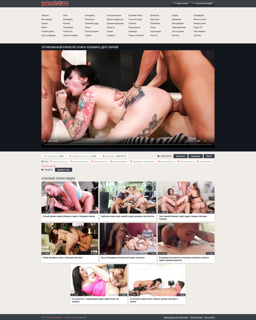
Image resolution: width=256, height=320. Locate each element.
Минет (44, 27)
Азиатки (45, 15)
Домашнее (176, 19)
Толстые (154, 35)
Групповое (154, 19)
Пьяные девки (47, 31)
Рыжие (110, 31)
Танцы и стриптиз (136, 35)
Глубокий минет (120, 161)
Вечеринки (68, 19)
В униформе (199, 15)
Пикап (153, 27)
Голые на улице (135, 19)
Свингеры (133, 31)
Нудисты (111, 27)
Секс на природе (48, 35)
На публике (68, 27)
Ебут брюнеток (100, 161)
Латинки (132, 23)
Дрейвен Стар (63, 169)
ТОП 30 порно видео (204, 3)
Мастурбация (178, 23)
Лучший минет (205, 161)
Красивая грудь (92, 23)
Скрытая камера (70, 35)
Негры (88, 27)
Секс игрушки (178, 31)
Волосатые (90, 19)
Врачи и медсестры (115, 19)
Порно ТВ (198, 27)
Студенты (111, 35)
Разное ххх (68, 31)
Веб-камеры (46, 19)
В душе (175, 15)
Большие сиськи (114, 15)
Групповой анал (167, 161)
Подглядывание (179, 27)
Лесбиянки (155, 23)
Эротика (197, 35)
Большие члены (135, 15)
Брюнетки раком (80, 161)
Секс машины (199, 31)
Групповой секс (186, 161)
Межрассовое (200, 23)
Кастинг (66, 23)
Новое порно (182, 3)
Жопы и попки (200, 19)
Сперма (88, 35)
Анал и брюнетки (60, 161)
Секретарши (155, 31)
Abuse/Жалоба (196, 317)
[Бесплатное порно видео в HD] (57, 4)
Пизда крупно (135, 27)
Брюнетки (154, 15)
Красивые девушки (115, 23)
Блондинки (90, 15)
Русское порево (92, 31)
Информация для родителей (176, 317)
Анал (65, 15)
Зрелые (44, 23)
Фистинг (175, 35)
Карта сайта (209, 317)
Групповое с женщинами (143, 161)
